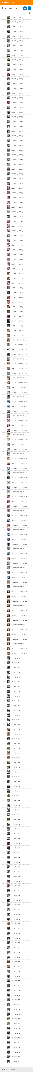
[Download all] (25, 8)
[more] (29, 8)
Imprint (13, 1069)
